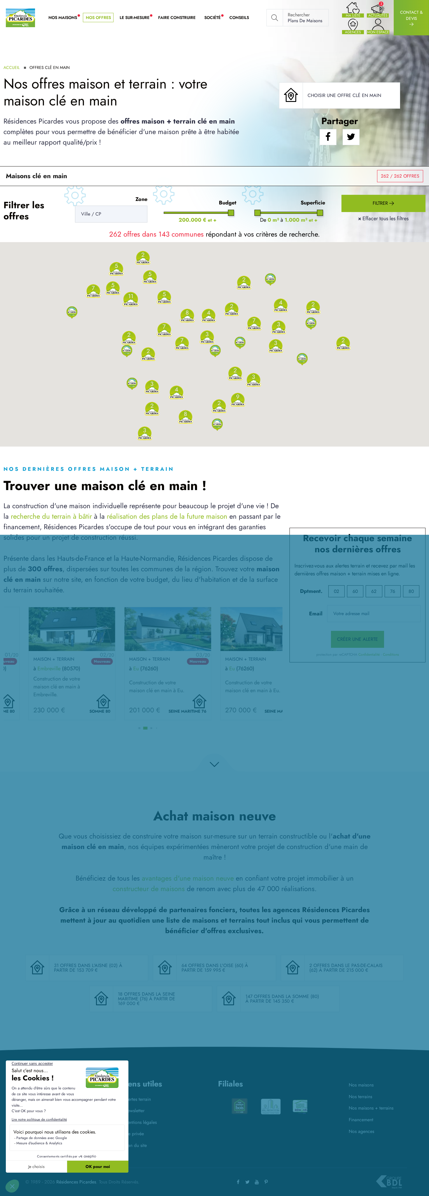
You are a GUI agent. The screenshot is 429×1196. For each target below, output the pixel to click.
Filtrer (381, 203)
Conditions (391, 654)
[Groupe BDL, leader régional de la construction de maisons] (389, 1182)
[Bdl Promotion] (231, 1106)
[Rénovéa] (262, 1106)
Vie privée (134, 1133)
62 (373, 591)
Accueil (12, 67)
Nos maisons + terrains (371, 1108)
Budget (227, 202)
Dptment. (311, 591)
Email (315, 613)
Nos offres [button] (98, 17)
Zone (141, 199)
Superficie (313, 202)
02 (336, 591)
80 (411, 591)
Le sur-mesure (137, 18)
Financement (361, 1119)
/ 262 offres (400, 176)
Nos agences (361, 1131)
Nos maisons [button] (64, 18)
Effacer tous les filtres (383, 218)
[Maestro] (294, 1107)
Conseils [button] (239, 17)
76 (392, 591)
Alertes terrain (137, 1099)
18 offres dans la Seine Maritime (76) (146, 996)
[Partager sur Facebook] (328, 137)
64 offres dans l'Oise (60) (213, 965)
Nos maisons (361, 1085)
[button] (72, 312)
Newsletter (134, 1110)
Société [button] (214, 18)
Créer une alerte (357, 639)
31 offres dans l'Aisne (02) (86, 965)
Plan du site (135, 1145)
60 (355, 591)
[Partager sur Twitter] (351, 137)
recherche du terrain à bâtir (51, 516)
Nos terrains (360, 1096)
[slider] (231, 213)
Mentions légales (140, 1122)
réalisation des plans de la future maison (167, 516)
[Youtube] (256, 1181)
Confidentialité (369, 654)
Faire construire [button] (177, 17)
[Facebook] (238, 1181)
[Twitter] (247, 1181)
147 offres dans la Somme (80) (282, 996)
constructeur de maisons (149, 888)
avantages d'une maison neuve (188, 878)
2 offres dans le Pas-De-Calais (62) (346, 967)
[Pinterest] (266, 1181)
